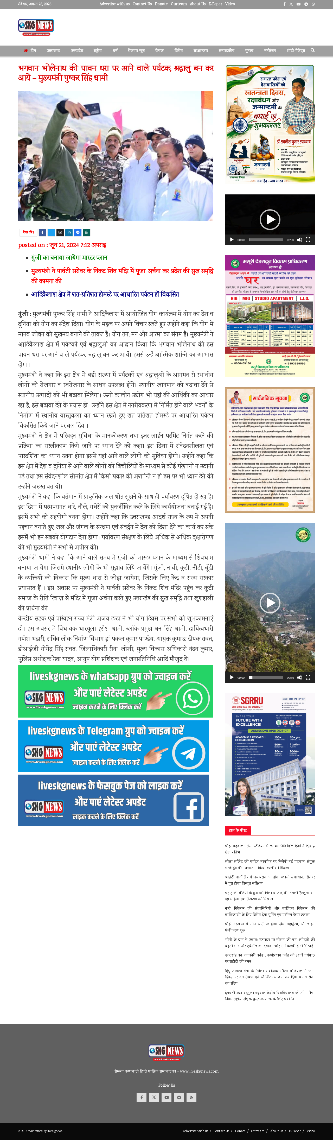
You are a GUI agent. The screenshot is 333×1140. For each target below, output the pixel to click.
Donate (161, 4)
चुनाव (249, 51)
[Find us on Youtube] (166, 1097)
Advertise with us (115, 4)
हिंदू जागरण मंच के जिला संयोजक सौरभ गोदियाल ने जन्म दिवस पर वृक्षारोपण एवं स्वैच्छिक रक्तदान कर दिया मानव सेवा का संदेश (270, 977)
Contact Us (142, 4)
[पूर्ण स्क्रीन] (308, 239)
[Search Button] (313, 51)
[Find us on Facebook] (141, 1097)
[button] (270, 219)
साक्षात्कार (201, 51)
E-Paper (215, 4)
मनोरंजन (270, 51)
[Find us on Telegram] (179, 1097)
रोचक (160, 51)
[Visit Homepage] (36, 27)
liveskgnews (54, 1131)
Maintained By (37, 1131)
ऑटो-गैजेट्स (296, 51)
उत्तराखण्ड (53, 51)
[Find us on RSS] (191, 1097)
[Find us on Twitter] (154, 1097)
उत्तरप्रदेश (77, 51)
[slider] (266, 239)
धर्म (115, 51)
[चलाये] (231, 239)
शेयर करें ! (28, 232)
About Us (198, 4)
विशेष (179, 51)
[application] (270, 219)
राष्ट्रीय (98, 51)
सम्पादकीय (226, 51)
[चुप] (299, 239)
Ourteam (179, 4)
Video (230, 4)
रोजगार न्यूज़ (136, 51)
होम (33, 51)
